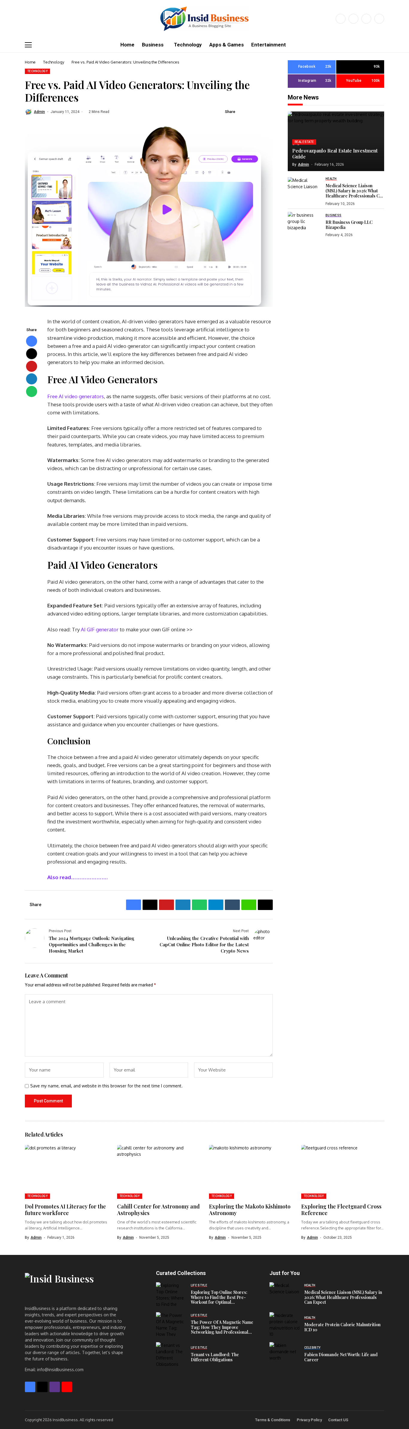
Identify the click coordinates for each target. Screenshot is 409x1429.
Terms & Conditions (272, 1420)
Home (30, 62)
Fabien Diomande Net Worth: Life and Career (341, 1357)
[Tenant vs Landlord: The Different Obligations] (171, 1354)
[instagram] (366, 19)
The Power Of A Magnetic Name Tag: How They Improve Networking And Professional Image (222, 1329)
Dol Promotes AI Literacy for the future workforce (65, 1210)
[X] (353, 19)
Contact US (338, 1420)
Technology (53, 62)
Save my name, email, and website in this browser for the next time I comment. (106, 1086)
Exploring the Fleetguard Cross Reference (341, 1210)
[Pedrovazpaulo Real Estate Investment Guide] (336, 141)
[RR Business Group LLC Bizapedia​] (304, 225)
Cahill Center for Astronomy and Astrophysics (158, 1210)
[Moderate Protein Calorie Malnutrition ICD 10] (284, 1324)
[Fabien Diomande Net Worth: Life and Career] (284, 1354)
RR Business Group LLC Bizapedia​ (348, 224)
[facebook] (341, 19)
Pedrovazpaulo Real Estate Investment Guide (335, 154)
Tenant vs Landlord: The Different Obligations (215, 1357)
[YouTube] (379, 19)
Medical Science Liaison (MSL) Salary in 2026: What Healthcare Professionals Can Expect (354, 193)
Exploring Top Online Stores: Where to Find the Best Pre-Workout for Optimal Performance (219, 1299)
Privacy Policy (309, 1420)
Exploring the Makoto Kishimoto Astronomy (249, 1210)
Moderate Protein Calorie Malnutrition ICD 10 (342, 1327)
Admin (39, 112)
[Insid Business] (204, 18)
